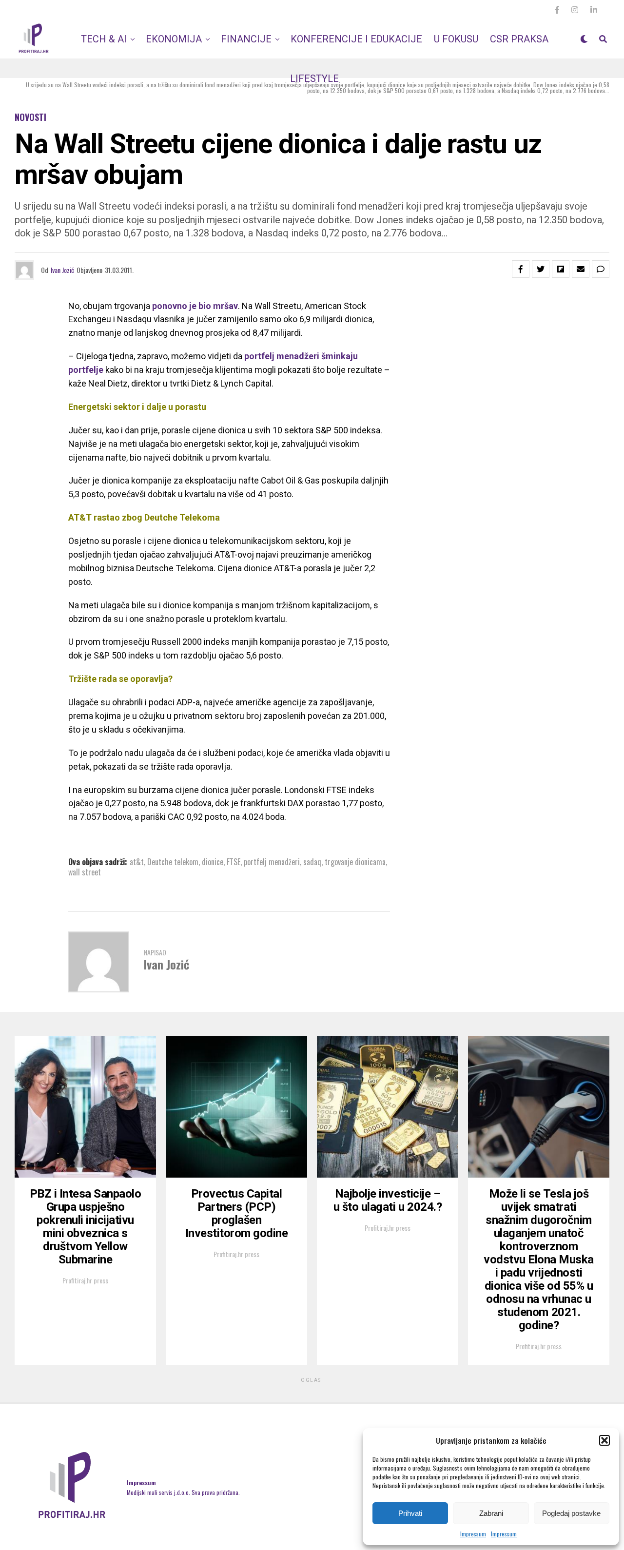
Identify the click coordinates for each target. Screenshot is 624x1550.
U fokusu (456, 39)
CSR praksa (519, 39)
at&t (137, 862)
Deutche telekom (172, 862)
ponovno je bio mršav (195, 306)
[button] (604, 1440)
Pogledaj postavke (571, 1513)
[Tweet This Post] (540, 269)
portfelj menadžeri (272, 862)
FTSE (233, 862)
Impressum (473, 1534)
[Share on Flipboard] (560, 269)
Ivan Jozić (62, 270)
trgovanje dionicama (355, 862)
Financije (246, 39)
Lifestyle (314, 78)
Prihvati (410, 1513)
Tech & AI (104, 39)
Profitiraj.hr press (85, 1280)
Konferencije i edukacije (356, 39)
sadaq (312, 862)
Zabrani (491, 1513)
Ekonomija (174, 39)
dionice (212, 862)
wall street (84, 872)
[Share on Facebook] (520, 269)
